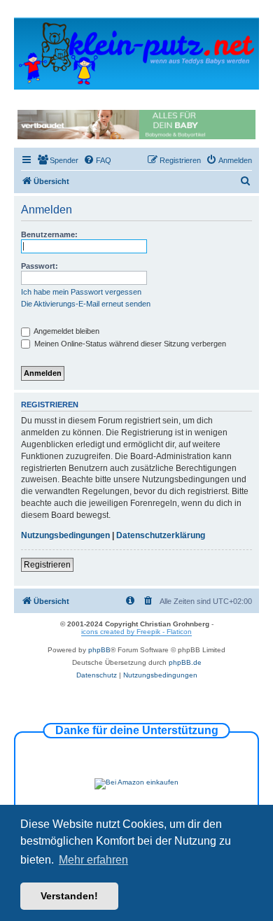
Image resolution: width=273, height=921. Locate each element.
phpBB (99, 650)
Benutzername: (49, 234)
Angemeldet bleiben (65, 331)
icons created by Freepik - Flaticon (136, 631)
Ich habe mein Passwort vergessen (81, 292)
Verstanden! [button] (69, 895)
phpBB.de (185, 662)
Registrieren (47, 565)
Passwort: (39, 266)
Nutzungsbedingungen (65, 535)
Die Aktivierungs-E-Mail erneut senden (85, 304)
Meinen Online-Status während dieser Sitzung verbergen (129, 343)
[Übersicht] (136, 53)
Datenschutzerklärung (160, 535)
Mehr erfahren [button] (93, 860)
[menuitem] (57, 160)
